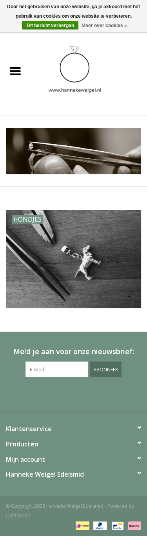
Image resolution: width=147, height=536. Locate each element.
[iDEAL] (81, 525)
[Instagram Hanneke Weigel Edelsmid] (88, 393)
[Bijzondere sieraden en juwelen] (89, 71)
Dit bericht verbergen (50, 25)
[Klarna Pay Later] (133, 525)
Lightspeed (18, 515)
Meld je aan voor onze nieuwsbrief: (73, 351)
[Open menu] (15, 71)
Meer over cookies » (104, 25)
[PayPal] (99, 525)
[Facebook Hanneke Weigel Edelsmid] (59, 393)
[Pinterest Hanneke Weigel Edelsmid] (73, 393)
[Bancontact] (116, 525)
